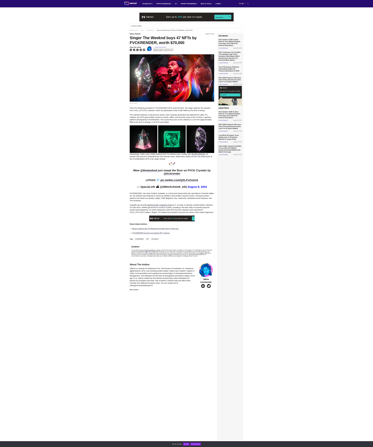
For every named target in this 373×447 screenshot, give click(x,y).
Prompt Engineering (188, 3)
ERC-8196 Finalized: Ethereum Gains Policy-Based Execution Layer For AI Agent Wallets (230, 80)
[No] (371, 444)
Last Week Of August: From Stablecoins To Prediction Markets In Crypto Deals (229, 137)
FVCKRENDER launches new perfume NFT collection (151, 233)
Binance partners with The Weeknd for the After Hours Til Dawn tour (155, 229)
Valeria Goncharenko (160, 47)
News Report (135, 34)
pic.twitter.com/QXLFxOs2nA (179, 180)
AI (175, 3)
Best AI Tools (206, 3)
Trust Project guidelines (148, 250)
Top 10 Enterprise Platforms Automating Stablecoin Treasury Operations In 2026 (229, 69)
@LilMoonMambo (198, 154)
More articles (134, 289)
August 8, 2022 (197, 186)
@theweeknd (148, 170)
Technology (147, 3)
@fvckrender (172, 173)
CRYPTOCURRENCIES (163, 3)
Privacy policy (195, 444)
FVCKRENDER (139, 239)
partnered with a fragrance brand (160, 205)
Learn (218, 3)
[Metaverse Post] (130, 4)
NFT (147, 239)
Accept (186, 444)
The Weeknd (155, 239)
